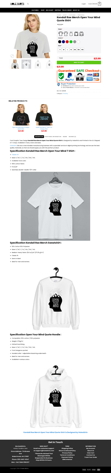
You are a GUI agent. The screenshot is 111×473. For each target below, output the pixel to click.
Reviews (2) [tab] (72, 136)
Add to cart (79, 62)
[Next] (51, 36)
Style (60, 29)
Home (59, 15)
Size (60, 46)
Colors (60, 38)
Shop (42, 10)
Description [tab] (39, 136)
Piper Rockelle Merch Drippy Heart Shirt (20, 128)
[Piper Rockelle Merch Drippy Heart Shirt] (21, 114)
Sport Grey (75, 42)
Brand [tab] (65, 136)
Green (71, 42)
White (78, 42)
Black (60, 42)
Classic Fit (15, 155)
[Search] (28, 4)
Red (67, 42)
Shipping (58, 10)
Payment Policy (67, 457)
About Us (76, 10)
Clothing (35, 10)
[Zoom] (12, 56)
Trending (81, 15)
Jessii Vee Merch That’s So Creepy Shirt (44, 128)
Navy (63, 42)
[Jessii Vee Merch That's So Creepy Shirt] (44, 114)
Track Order (67, 10)
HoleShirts (13, 146)
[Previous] (13, 36)
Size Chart (50, 10)
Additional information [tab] (53, 136)
